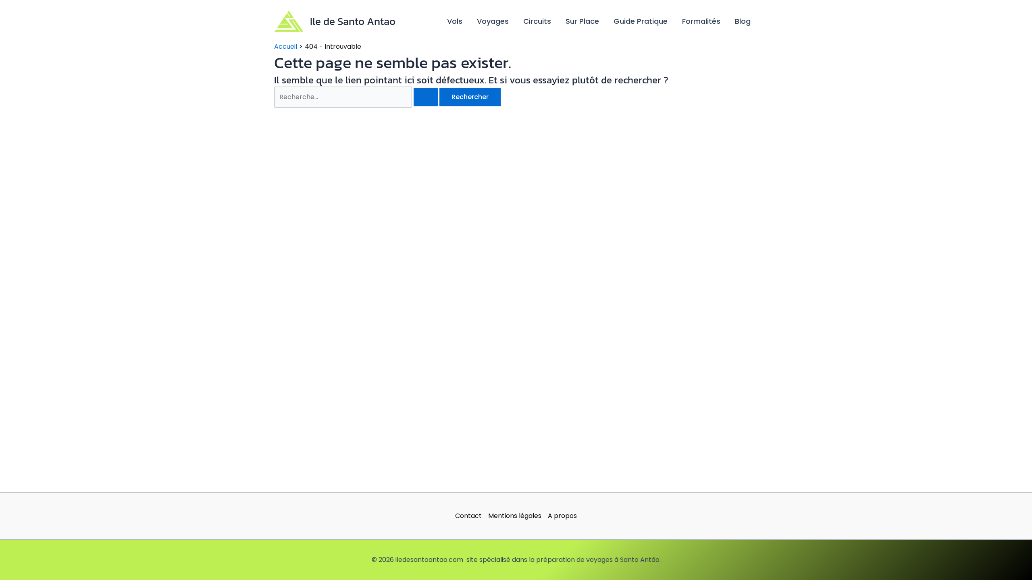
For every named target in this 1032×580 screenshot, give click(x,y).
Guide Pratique (641, 21)
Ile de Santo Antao (352, 21)
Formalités (701, 21)
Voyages (493, 21)
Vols (454, 21)
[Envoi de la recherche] (426, 97)
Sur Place (582, 21)
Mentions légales (514, 515)
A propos (562, 515)
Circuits (537, 21)
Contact (468, 515)
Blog (743, 21)
